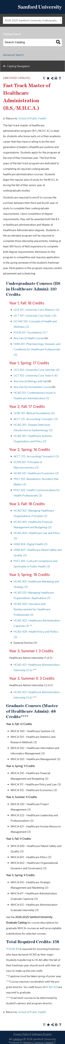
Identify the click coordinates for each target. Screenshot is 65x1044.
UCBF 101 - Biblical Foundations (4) (34, 413)
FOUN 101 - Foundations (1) (30, 332)
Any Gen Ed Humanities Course (32, 387)
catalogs (18, 1039)
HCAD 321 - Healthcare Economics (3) (36, 473)
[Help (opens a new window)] (59, 78)
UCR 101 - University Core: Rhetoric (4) (36, 309)
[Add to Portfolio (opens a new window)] (48, 78)
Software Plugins (42, 1034)
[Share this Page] (52, 78)
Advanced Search (13, 54)
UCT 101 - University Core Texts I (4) (35, 315)
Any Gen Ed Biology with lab (30, 381)
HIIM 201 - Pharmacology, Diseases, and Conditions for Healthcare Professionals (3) (37, 349)
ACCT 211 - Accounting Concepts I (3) (36, 419)
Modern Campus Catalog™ (39, 1042)
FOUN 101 (13, 949)
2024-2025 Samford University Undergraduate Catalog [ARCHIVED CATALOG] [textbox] (33, 20)
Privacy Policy (21, 1034)
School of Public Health (32, 118)
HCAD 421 (51, 987)
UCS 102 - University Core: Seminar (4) (37, 369)
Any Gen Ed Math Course (29, 338)
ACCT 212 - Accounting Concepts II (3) (36, 456)
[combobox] (32, 20)
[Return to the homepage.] (40, 10)
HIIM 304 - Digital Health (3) (30, 544)
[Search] (58, 42)
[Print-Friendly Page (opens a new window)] (55, 78)
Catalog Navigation (18, 66)
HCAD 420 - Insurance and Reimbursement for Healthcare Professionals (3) (32, 609)
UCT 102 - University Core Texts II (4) (36, 375)
